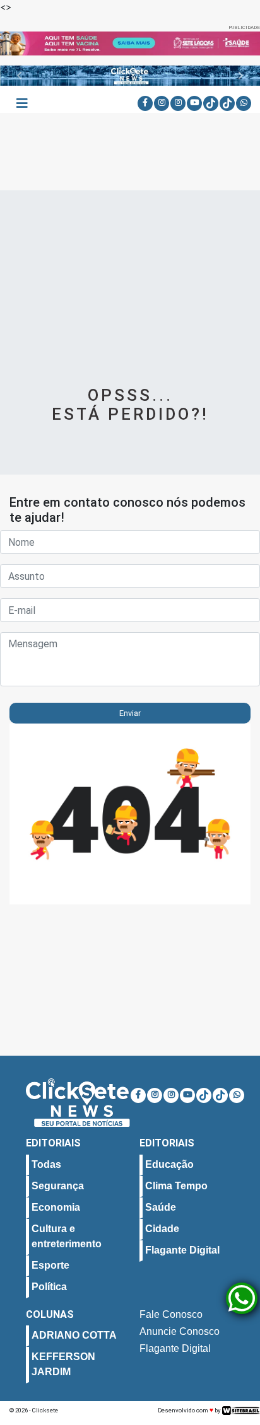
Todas (46, 1163)
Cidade (162, 1228)
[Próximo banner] (240, 43)
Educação (169, 1163)
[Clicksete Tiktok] (210, 103)
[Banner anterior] (19, 43)
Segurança (58, 1185)
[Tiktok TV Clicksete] (227, 103)
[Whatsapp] (243, 103)
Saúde (160, 1206)
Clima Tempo (176, 1185)
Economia (56, 1206)
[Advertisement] (130, 295)
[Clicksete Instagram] (161, 103)
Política (49, 1286)
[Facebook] (145, 103)
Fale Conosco (171, 1313)
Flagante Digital (182, 1249)
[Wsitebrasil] (241, 1410)
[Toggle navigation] (22, 103)
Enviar (130, 713)
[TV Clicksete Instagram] (178, 103)
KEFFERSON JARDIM (63, 1363)
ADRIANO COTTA (74, 1334)
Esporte (50, 1264)
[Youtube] (194, 103)
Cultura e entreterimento (67, 1236)
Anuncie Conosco (179, 1330)
